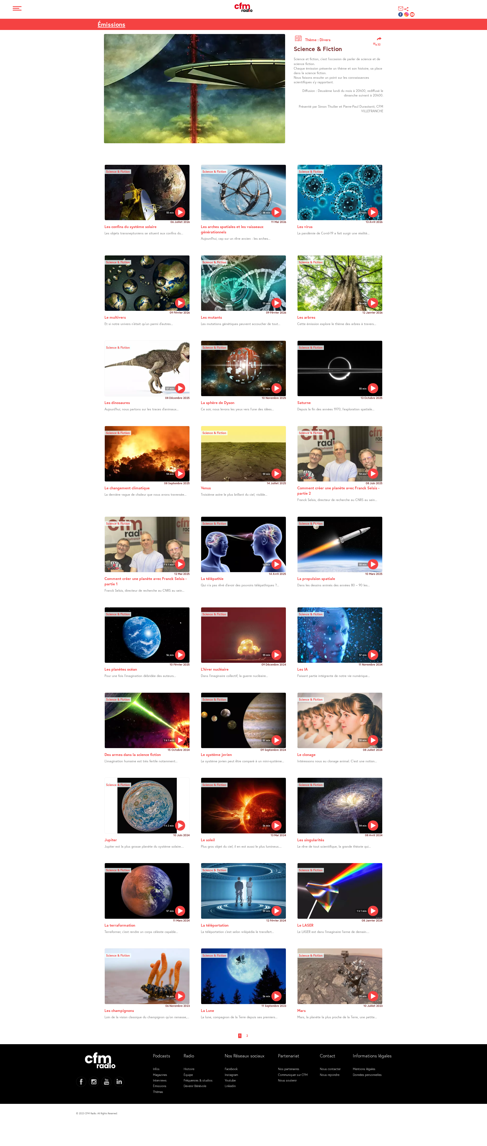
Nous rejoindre (329, 1075)
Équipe (188, 1075)
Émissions (159, 1086)
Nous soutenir (287, 1080)
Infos (156, 1069)
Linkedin (230, 1086)
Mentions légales (364, 1069)
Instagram (231, 1075)
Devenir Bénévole (195, 1086)
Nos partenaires (288, 1069)
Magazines (160, 1075)
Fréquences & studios (198, 1080)
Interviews (160, 1080)
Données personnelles (367, 1075)
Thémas (158, 1092)
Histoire (189, 1069)
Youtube (230, 1080)
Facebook (231, 1069)
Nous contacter (330, 1069)
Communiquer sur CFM (293, 1075)
